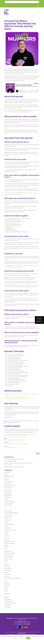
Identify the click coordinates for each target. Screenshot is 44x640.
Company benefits (8, 514)
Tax (5, 580)
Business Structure (8, 487)
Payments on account (8, 558)
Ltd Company (7, 539)
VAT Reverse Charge (8, 601)
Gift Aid (5, 533)
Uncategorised (7, 593)
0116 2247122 (20, 624)
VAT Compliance (7, 599)
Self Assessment (7, 568)
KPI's (5, 537)
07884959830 (27, 624)
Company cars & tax (8, 516)
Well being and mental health (10, 603)
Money (5, 549)
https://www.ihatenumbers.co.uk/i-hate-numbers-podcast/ (16, 443)
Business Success (7, 489)
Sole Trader (6, 576)
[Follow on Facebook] (17, 627)
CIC (5, 506)
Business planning (7, 483)
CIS (5, 508)
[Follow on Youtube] (24, 627)
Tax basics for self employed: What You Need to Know (16, 396)
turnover (6, 589)
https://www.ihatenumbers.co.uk (10, 447)
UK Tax (5, 591)
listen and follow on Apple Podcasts (19, 436)
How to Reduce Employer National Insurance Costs (14, 459)
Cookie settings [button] (22, 638)
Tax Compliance (7, 583)
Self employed (7, 570)
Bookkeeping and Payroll (9, 476)
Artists (5, 474)
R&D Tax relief (7, 566)
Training (5, 587)
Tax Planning (6, 585)
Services (6, 572)
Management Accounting (9, 541)
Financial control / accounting (10, 530)
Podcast (6, 560)
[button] (39, 320)
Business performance (8, 481)
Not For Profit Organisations (9, 553)
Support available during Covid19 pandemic (12, 578)
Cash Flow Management (9, 501)
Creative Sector (7, 518)
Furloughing (6, 531)
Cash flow (6, 499)
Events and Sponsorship (9, 524)
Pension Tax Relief (8, 464)
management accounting (9, 543)
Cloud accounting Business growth (11, 512)
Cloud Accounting (7, 510)
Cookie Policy (18, 634)
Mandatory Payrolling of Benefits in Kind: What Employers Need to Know (18, 463)
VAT (5, 595)
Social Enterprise (7, 574)
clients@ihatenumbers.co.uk (23, 621)
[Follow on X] (20, 627)
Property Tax (6, 564)
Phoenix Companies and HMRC (10, 461)
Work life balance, (7, 605)
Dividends (6, 522)
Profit (5, 562)
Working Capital (7, 607)
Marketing (6, 545)
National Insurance (8, 551)
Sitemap (34, 634)
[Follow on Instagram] (27, 627)
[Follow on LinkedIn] (22, 627)
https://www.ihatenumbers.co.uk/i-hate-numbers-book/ (15, 439)
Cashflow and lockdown (9, 503)
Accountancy (6, 472)
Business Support (7, 491)
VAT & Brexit (6, 597)
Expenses (6, 526)
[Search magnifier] (38, 2)
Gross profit (6, 535)
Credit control (7, 520)
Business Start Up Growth (9, 485)
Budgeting (6, 479)
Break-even (6, 478)
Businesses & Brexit (8, 495)
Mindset (6, 547)
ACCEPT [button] (28, 638)
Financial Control (7, 528)
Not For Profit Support (8, 555)
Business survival (7, 493)
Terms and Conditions (27, 634)
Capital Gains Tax (7, 497)
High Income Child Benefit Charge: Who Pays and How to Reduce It (18, 398)
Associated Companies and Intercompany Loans (13, 466)
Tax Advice (6, 582)
